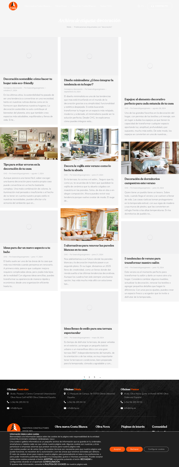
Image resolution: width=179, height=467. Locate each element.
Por (34, 88)
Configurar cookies (156, 449)
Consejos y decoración (12, 88)
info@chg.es (16, 408)
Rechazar (134, 449)
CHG (126, 108)
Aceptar (117, 449)
